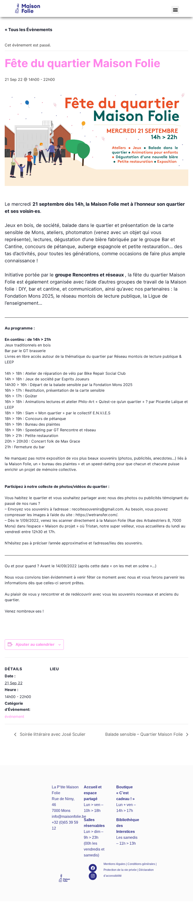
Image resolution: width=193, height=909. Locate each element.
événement (14, 716)
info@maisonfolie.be (69, 816)
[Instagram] (93, 876)
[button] (175, 10)
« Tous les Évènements (28, 29)
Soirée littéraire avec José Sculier (52, 734)
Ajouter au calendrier (35, 644)
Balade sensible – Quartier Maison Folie (144, 734)
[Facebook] (93, 868)
